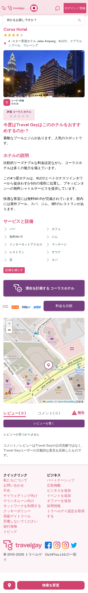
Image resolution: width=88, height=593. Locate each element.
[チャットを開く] (57, 8)
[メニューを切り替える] (4, 8)
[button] (48, 365)
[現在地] (9, 585)
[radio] (5, 35)
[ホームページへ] (16, 8)
